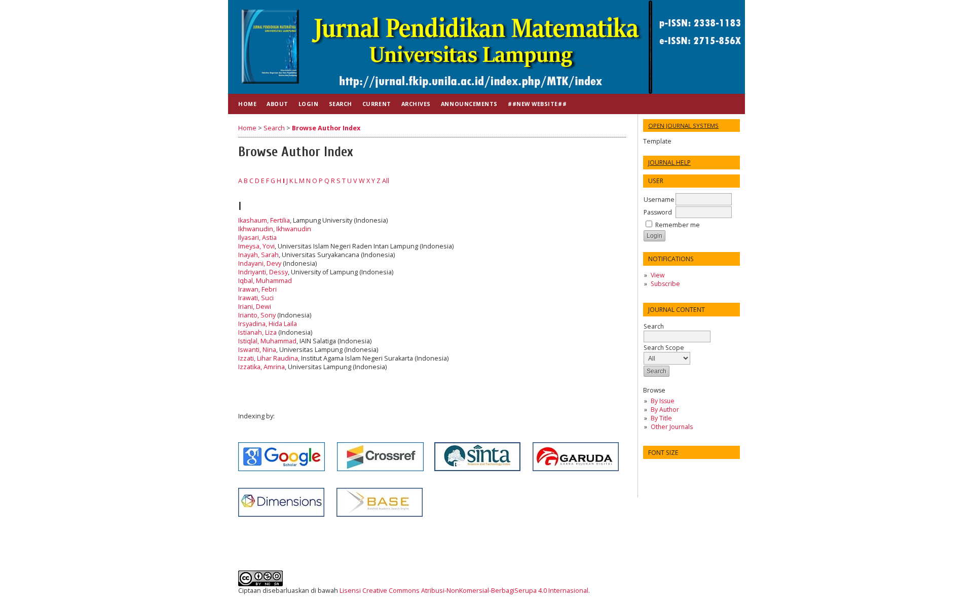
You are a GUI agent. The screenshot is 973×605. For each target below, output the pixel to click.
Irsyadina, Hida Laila (267, 323)
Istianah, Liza (257, 332)
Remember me (677, 225)
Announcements (469, 104)
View (657, 275)
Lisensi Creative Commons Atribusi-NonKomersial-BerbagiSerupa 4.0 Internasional (464, 590)
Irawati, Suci (256, 298)
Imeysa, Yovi (256, 246)
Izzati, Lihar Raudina (268, 358)
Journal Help (669, 162)
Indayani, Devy (259, 263)
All (385, 180)
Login (308, 104)
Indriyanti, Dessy (263, 272)
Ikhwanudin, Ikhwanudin (274, 229)
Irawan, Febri (257, 289)
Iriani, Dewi (254, 306)
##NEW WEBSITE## (537, 104)
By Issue (663, 401)
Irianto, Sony (257, 315)
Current (376, 104)
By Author (665, 409)
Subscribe (665, 283)
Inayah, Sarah (258, 255)
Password (658, 212)
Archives (416, 104)
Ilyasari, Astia (257, 237)
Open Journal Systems (683, 125)
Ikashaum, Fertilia (264, 220)
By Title (661, 418)
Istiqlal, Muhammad (267, 341)
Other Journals (672, 426)
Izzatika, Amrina (261, 367)
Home (247, 104)
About (277, 104)
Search (654, 326)
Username (659, 199)
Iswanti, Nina (257, 349)
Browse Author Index (326, 128)
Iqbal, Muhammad (265, 280)
